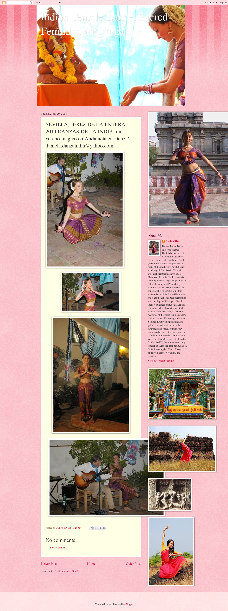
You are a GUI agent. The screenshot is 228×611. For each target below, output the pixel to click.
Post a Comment (58, 547)
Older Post (133, 563)
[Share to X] (97, 528)
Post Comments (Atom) (66, 571)
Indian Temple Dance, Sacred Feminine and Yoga (104, 23)
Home (91, 563)
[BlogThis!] (94, 528)
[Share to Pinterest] (104, 528)
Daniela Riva (172, 241)
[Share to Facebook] (101, 528)
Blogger (129, 604)
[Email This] (91, 528)
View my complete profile (161, 360)
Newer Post (49, 563)
